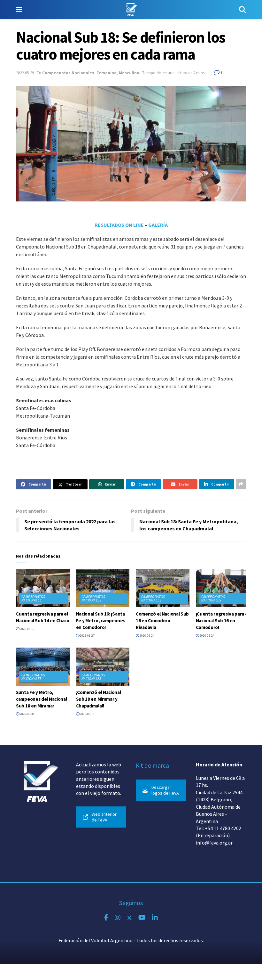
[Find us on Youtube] (142, 917)
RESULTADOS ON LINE (119, 225)
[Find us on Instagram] (117, 917)
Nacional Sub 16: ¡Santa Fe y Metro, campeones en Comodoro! (100, 620)
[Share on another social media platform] (241, 484)
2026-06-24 (146, 635)
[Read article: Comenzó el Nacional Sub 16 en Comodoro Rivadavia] (162, 588)
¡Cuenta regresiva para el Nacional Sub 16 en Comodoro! (222, 620)
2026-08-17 (27, 629)
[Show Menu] (19, 9)
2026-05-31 (27, 714)
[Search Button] (242, 9)
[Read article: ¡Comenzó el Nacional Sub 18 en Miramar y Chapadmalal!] (103, 667)
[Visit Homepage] (130, 9)
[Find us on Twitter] (129, 917)
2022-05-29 (25, 73)
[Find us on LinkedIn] (155, 917)
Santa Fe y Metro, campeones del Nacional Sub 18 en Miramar (41, 699)
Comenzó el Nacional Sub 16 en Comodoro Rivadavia (162, 620)
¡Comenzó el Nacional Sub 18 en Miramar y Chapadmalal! (98, 699)
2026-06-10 (87, 714)
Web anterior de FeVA (104, 817)
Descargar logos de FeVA (165, 790)
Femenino (106, 73)
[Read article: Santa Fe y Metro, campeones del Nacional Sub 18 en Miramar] (43, 667)
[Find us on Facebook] (106, 917)
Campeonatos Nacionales (68, 73)
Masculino (129, 73)
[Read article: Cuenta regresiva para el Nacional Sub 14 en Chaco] (43, 588)
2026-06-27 (87, 635)
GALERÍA (158, 225)
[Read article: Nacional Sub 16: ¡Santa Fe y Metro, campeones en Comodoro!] (103, 588)
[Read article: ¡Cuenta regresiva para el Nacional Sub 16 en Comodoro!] (223, 588)
